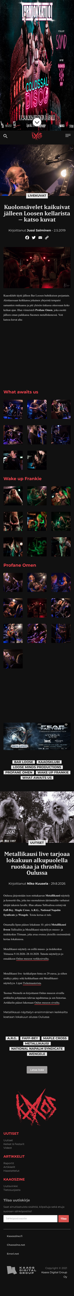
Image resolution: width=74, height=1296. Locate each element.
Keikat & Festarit (13, 1144)
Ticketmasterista (32, 983)
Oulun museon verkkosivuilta (32, 958)
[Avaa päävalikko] (68, 136)
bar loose (23, 762)
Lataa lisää (37, 1069)
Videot (7, 1147)
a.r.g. (12, 1038)
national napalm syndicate (37, 1049)
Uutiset (37, 843)
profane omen (18, 772)
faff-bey (30, 1038)
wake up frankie (53, 772)
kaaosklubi (49, 762)
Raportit (8, 1163)
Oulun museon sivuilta (46, 1002)
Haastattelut (11, 1170)
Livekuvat (37, 196)
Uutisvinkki (10, 1186)
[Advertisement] (37, 361)
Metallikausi (37, 1043)
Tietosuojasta (11, 1189)
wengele (37, 1054)
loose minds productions (37, 767)
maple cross (55, 1038)
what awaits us (37, 778)
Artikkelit (9, 1166)
